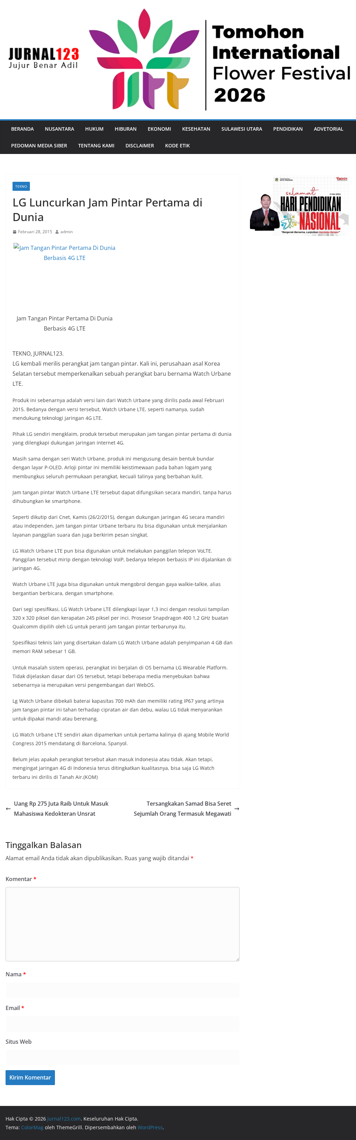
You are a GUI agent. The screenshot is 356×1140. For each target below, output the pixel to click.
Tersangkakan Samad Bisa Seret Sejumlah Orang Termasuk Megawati (182, 808)
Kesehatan (196, 128)
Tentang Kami (96, 145)
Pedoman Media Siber (39, 145)
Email (15, 1008)
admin (66, 232)
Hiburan (126, 128)
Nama (16, 974)
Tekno (21, 186)
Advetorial (328, 128)
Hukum (94, 128)
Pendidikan (288, 128)
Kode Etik (177, 145)
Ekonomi (159, 128)
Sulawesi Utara (241, 128)
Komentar (21, 879)
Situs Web (19, 1041)
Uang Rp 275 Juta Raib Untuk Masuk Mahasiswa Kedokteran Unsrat (61, 808)
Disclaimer (140, 145)
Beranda (22, 128)
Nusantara (59, 128)
